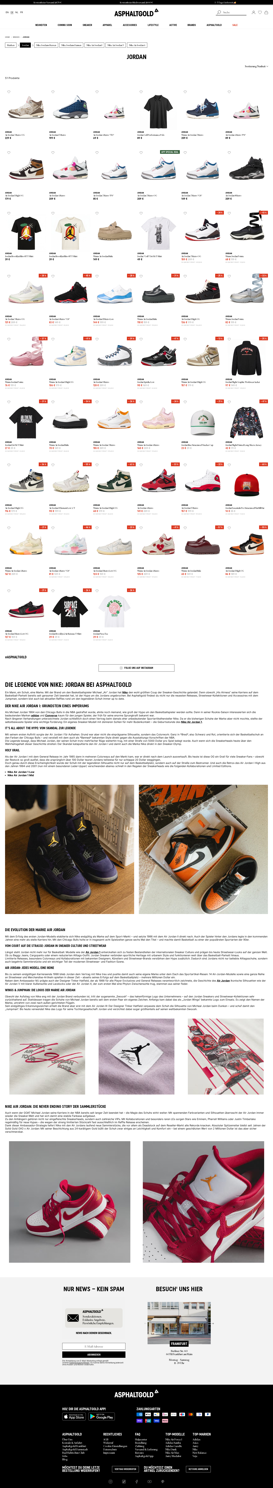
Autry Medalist (173, 1456)
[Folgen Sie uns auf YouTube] (149, 1481)
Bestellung (141, 1442)
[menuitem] (22, 66)
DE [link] (12, 12)
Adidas (196, 1439)
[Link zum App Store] (74, 1416)
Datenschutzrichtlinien (79, 1362)
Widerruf (108, 1442)
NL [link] (16, 12)
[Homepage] (136, 1393)
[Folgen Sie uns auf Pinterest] (162, 1481)
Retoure (139, 1452)
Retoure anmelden (198, 1469)
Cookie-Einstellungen (115, 1446)
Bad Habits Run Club (73, 1452)
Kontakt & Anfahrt (72, 1442)
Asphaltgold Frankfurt (74, 1446)
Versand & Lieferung (146, 1449)
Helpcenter (141, 1439)
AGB (105, 1439)
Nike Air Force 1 (173, 1439)
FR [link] (21, 12)
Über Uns (67, 1439)
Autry (195, 1446)
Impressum (109, 1452)
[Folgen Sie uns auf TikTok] (124, 1481)
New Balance (199, 1452)
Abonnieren (93, 1354)
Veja (195, 1456)
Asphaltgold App (144, 1456)
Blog (65, 1459)
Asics (195, 1442)
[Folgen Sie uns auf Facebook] (137, 1481)
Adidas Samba (173, 1442)
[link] (136, 12)
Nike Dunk (171, 1449)
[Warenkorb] (266, 12)
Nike (195, 1449)
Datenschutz (110, 1449)
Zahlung (139, 1446)
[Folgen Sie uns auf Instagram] (110, 1481)
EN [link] (7, 12)
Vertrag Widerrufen (125, 1469)
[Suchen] (219, 12)
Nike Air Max (172, 1452)
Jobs (64, 1456)
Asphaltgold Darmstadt (75, 1449)
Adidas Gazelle (173, 1446)
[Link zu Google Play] (101, 1416)
